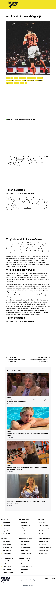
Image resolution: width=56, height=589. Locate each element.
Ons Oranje (27, 208)
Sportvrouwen (39, 80)
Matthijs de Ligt (10, 80)
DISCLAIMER (45, 582)
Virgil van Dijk (40, 77)
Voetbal (8, 77)
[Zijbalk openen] (5, 5)
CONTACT (47, 578)
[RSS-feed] (34, 580)
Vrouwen (16, 83)
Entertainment (31, 80)
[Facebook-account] (26, 580)
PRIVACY (54, 578)
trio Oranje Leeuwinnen (35, 310)
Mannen (22, 83)
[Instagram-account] (30, 580)
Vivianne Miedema (31, 77)
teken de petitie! (29, 193)
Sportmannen (9, 83)
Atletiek (24, 80)
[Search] (50, 5)
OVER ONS (53, 582)
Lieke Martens (22, 77)
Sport (16, 77)
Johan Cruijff (17, 80)
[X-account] (22, 580)
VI (12, 77)
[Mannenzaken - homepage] (12, 4)
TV (26, 83)
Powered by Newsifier (28, 585)
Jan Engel (11, 18)
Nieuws (9, 397)
